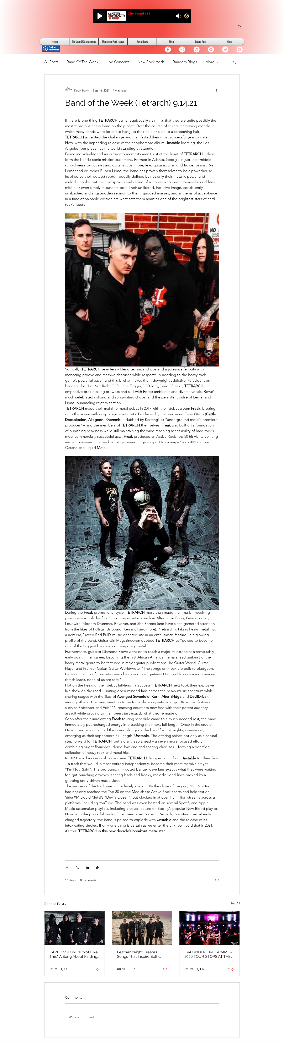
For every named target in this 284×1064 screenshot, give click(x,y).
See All (235, 903)
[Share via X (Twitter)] (77, 867)
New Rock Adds (151, 62)
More (209, 62)
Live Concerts (118, 62)
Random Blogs (185, 62)
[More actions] (216, 90)
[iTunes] (197, 49)
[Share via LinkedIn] (87, 867)
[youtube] (240, 49)
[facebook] (168, 49)
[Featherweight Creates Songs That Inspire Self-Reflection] (142, 928)
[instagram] (182, 49)
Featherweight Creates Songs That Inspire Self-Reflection (138, 954)
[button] (234, 62)
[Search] (239, 27)
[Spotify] (211, 49)
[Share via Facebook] (67, 867)
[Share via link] (98, 867)
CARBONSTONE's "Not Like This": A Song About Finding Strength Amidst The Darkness (73, 954)
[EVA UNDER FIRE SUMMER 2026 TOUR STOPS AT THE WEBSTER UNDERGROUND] (209, 928)
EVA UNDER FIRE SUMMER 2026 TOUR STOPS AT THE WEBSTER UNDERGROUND (208, 954)
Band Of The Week (82, 62)
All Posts (51, 62)
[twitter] (225, 49)
